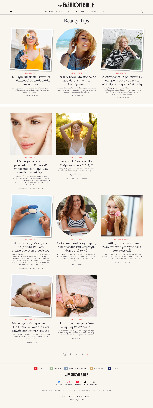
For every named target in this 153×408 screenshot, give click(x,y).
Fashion (42, 368)
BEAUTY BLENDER (122, 239)
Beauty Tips (31, 73)
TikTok (85, 384)
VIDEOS (104, 11)
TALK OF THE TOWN (75, 11)
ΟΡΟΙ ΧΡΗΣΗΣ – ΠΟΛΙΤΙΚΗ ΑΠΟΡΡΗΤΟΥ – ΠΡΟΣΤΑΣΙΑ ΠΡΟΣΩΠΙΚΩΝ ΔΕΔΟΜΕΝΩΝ (71, 391)
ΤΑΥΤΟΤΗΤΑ (106, 391)
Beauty (57, 368)
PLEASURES (93, 11)
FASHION (49, 11)
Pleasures (99, 368)
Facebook (59, 384)
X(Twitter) (94, 384)
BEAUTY (59, 11)
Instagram (68, 384)
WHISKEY (81, 400)
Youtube (77, 384)
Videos (115, 368)
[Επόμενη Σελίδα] (88, 354)
